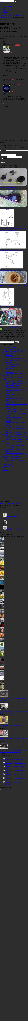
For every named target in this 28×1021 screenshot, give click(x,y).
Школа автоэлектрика (11, 458)
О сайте (9, 355)
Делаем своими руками (11, 457)
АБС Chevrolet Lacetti (13, 417)
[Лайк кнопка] (3, 103)
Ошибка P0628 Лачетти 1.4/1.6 (10, 307)
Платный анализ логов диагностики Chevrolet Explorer (14, 350)
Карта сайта (10, 366)
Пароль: (4, 157)
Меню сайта (7, 6)
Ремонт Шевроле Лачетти (15, 381)
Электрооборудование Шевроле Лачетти (14, 386)
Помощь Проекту (12, 368)
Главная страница (6, 15)
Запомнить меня (9, 159)
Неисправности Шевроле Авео (17, 440)
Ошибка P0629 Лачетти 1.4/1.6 (10, 250)
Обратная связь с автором (15, 370)
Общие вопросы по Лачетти (16, 383)
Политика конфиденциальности (14, 373)
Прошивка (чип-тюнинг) (14, 453)
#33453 (17, 45)
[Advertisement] (14, 123)
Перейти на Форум (9, 347)
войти (14, 79)
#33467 (17, 84)
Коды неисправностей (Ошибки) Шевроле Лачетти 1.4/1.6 (16, 428)
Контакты (6, 376)
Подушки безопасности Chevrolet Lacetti (14, 410)
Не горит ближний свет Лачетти (11, 327)
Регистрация (7, 10)
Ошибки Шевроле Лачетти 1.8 (16, 432)
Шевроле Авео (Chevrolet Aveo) (14, 434)
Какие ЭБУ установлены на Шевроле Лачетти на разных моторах (13, 751)
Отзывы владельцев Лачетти (16, 404)
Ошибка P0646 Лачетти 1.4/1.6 (10, 270)
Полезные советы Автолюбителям (15, 455)
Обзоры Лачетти (12, 402)
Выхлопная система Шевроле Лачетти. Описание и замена (13, 712)
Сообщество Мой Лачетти (12, 353)
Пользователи (11, 357)
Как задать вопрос (12, 364)
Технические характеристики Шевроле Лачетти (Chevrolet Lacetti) (16, 390)
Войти (5, 12)
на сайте (10, 503)
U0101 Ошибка (5, 208)
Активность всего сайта (14, 359)
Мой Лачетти (4, 3)
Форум (5, 8)
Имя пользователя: (8, 153)
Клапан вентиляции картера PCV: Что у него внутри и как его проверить (14, 188)
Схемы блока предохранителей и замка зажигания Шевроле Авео (14, 229)
